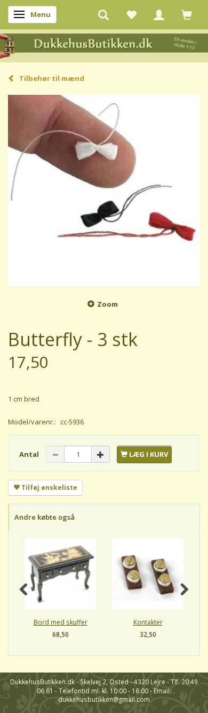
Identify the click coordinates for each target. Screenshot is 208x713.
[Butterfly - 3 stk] (104, 190)
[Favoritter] (131, 14)
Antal (30, 454)
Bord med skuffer (60, 622)
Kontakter (148, 622)
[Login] (159, 14)
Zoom (107, 304)
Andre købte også (44, 517)
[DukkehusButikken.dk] (104, 45)
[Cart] (186, 14)
